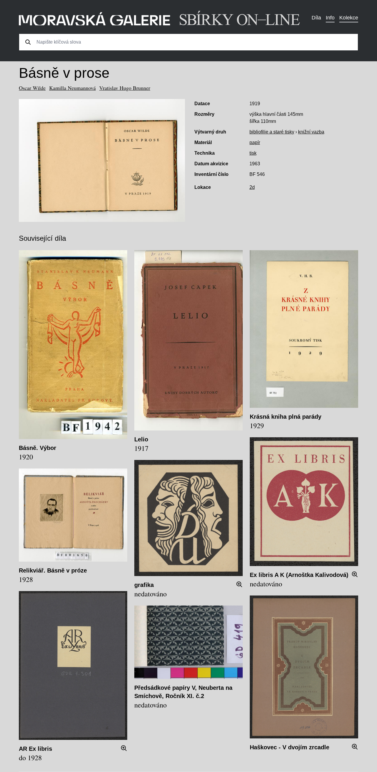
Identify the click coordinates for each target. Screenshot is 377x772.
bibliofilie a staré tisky (271, 131)
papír (254, 142)
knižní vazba (311, 131)
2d (252, 187)
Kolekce (348, 18)
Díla (316, 18)
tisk (253, 153)
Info (330, 18)
